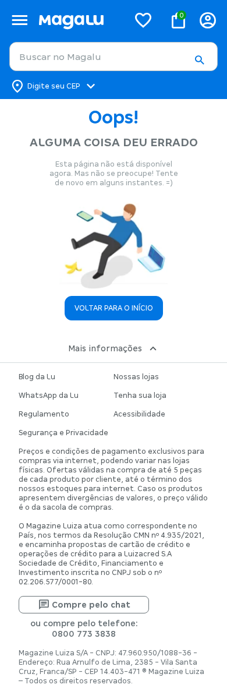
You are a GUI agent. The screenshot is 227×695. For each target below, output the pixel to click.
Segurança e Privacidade (63, 433)
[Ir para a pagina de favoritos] (143, 20)
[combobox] (113, 56)
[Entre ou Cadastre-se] (208, 20)
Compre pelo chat (91, 604)
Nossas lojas (136, 377)
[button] (199, 60)
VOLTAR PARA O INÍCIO (114, 308)
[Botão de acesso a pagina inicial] (79, 20)
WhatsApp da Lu (49, 395)
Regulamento (44, 414)
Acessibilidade (139, 414)
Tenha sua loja (140, 395)
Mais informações (105, 348)
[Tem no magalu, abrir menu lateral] (19, 20)
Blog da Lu (37, 377)
